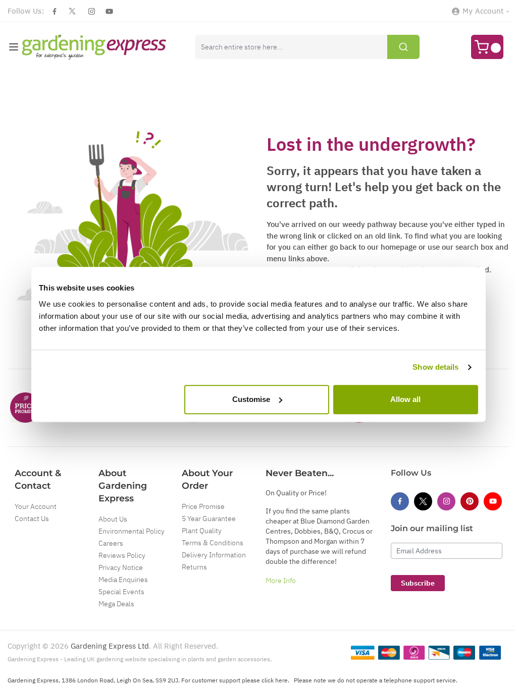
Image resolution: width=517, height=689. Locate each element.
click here (275, 680)
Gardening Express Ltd (110, 646)
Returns (194, 566)
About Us (112, 519)
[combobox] (307, 47)
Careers (110, 543)
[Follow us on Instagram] (91, 11)
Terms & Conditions (212, 542)
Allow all (405, 399)
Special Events (121, 591)
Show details (435, 367)
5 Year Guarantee (209, 518)
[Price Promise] (25, 407)
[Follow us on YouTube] (109, 11)
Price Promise (203, 506)
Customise (251, 399)
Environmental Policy (131, 531)
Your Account (36, 506)
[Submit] (403, 47)
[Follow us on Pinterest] (469, 501)
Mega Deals (116, 603)
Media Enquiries (123, 579)
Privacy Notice (120, 567)
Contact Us (32, 518)
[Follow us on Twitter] (72, 11)
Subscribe (418, 583)
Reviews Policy (121, 555)
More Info (281, 580)
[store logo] (94, 47)
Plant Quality (202, 530)
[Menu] (14, 47)
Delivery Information (214, 554)
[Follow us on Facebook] (55, 11)
